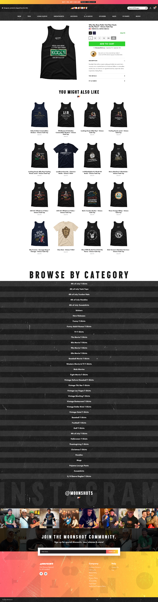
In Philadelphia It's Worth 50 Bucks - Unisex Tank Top (92, 173)
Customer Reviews (95, 567)
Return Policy (93, 573)
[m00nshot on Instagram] (10, 518)
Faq (113, 570)
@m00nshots (79, 493)
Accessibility (93, 581)
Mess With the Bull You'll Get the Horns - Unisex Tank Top (92, 251)
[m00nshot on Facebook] (41, 573)
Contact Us (115, 567)
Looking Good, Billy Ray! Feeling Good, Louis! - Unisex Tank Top (39, 173)
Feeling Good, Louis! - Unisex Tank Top (118, 132)
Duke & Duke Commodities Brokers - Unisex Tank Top (39, 132)
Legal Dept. (92, 583)
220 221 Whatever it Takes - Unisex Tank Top (39, 212)
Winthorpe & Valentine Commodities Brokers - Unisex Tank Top (66, 133)
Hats (114, 16)
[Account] (150, 9)
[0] (154, 8)
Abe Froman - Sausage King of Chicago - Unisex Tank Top (39, 251)
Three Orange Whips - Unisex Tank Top (118, 212)
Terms (91, 575)
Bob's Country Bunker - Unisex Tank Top (92, 212)
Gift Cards (92, 570)
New (19, 16)
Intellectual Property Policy (97, 586)
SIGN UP (112, 552)
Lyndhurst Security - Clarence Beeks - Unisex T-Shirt (66, 173)
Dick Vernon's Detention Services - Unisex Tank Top (118, 251)
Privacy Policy (93, 578)
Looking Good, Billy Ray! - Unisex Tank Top (92, 132)
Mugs (138, 16)
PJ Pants (126, 16)
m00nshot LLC (9, 599)
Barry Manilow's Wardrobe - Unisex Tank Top (118, 173)
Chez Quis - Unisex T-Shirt (65, 251)
